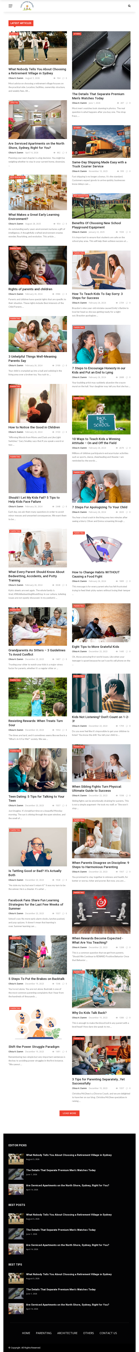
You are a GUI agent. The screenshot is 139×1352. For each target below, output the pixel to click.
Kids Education (17, 177)
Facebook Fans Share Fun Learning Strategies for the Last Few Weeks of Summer (35, 904)
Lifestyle (14, 34)
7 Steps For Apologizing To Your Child (99, 507)
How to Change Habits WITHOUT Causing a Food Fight (96, 574)
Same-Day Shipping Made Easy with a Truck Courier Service (99, 164)
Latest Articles (21, 23)
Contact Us (108, 1333)
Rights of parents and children (30, 289)
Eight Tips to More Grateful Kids (95, 647)
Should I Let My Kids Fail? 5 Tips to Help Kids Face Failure (34, 500)
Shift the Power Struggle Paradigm (33, 1047)
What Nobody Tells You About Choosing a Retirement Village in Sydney (37, 71)
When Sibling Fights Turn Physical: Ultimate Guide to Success (97, 789)
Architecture (67, 1333)
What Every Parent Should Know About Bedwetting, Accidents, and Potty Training (36, 576)
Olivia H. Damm (15, 78)
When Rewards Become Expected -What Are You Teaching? (97, 940)
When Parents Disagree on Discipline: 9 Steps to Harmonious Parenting (100, 865)
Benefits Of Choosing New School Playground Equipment (96, 225)
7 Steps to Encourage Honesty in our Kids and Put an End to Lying (98, 370)
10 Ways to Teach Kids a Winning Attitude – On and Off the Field (96, 441)
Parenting (15, 248)
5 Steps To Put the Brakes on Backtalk (36, 979)
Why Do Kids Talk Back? (89, 1013)
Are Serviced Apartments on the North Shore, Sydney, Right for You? (36, 146)
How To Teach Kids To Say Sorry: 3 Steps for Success (97, 296)
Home (26, 1333)
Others (77, 34)
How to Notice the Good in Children (34, 427)
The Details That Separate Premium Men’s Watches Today (98, 96)
